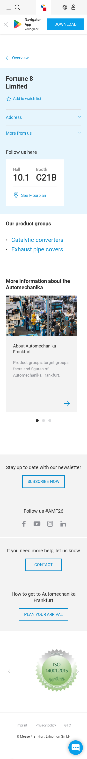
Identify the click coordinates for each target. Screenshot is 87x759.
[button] (43, 117)
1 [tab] (37, 420)
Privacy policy (46, 725)
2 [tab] (43, 420)
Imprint (21, 725)
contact (43, 564)
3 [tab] (49, 420)
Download (65, 24)
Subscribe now (43, 481)
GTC (67, 725)
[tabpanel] (41, 354)
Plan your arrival (43, 614)
